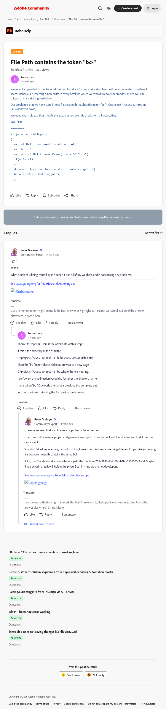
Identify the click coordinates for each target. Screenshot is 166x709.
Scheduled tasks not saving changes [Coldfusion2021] (43, 631)
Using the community (20, 703)
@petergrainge (25, 291)
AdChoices (149, 703)
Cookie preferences (74, 703)
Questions (59, 19)
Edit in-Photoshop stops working (29, 611)
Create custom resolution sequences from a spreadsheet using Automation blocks (61, 572)
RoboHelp (45, 19)
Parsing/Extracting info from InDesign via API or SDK (42, 592)
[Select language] (108, 8)
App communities (26, 19)
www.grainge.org (26, 283)
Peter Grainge (29, 250)
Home (9, 19)
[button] (7, 9)
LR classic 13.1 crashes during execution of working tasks (44, 552)
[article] (82, 287)
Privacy (57, 703)
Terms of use (42, 703)
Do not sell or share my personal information (112, 703)
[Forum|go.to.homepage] (31, 8)
